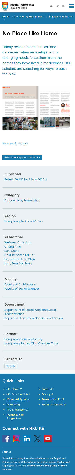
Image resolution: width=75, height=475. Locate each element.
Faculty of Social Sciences (22, 288)
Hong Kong (12, 221)
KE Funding (13, 404)
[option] (37, 106)
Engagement (13, 200)
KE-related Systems (18, 399)
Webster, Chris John (18, 242)
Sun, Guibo (11, 251)
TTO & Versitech (16, 410)
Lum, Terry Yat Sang (18, 263)
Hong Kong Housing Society (23, 339)
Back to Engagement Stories (23, 157)
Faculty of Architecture (20, 284)
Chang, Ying (12, 246)
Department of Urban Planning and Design (33, 318)
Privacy (46, 394)
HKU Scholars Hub (17, 394)
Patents (46, 389)
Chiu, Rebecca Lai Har (19, 255)
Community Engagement (29, 16)
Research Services (52, 404)
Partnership (31, 200)
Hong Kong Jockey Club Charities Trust (31, 343)
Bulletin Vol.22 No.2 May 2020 (24, 179)
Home (5, 16)
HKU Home (13, 389)
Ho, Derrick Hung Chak (19, 259)
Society (11, 366)
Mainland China (32, 221)
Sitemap (6, 451)
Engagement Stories (61, 16)
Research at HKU (51, 399)
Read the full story (14, 143)
